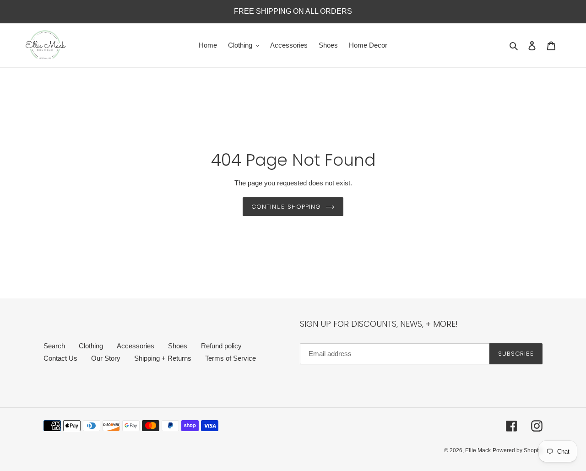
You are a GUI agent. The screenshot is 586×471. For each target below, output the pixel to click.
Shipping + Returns (162, 358)
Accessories (135, 346)
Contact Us (60, 358)
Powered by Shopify (518, 450)
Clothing (91, 346)
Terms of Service (230, 358)
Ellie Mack (478, 450)
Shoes (177, 346)
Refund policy (221, 346)
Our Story (105, 358)
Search (54, 346)
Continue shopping (286, 206)
